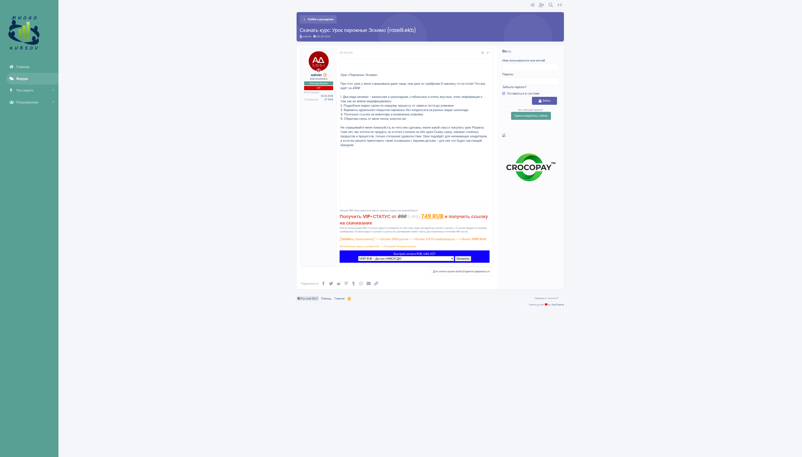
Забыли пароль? (514, 87)
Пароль (507, 74)
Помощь (326, 298)
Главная (22, 66)
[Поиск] (551, 5)
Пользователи (27, 102)
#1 (488, 52)
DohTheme (558, 304)
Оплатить (463, 258)
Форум (22, 78)
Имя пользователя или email (523, 60)
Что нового (24, 90)
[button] (53, 90)
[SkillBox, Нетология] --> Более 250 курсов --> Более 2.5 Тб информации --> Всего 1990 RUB (413, 239)
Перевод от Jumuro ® (546, 298)
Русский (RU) (309, 298)
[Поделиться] (482, 52)
